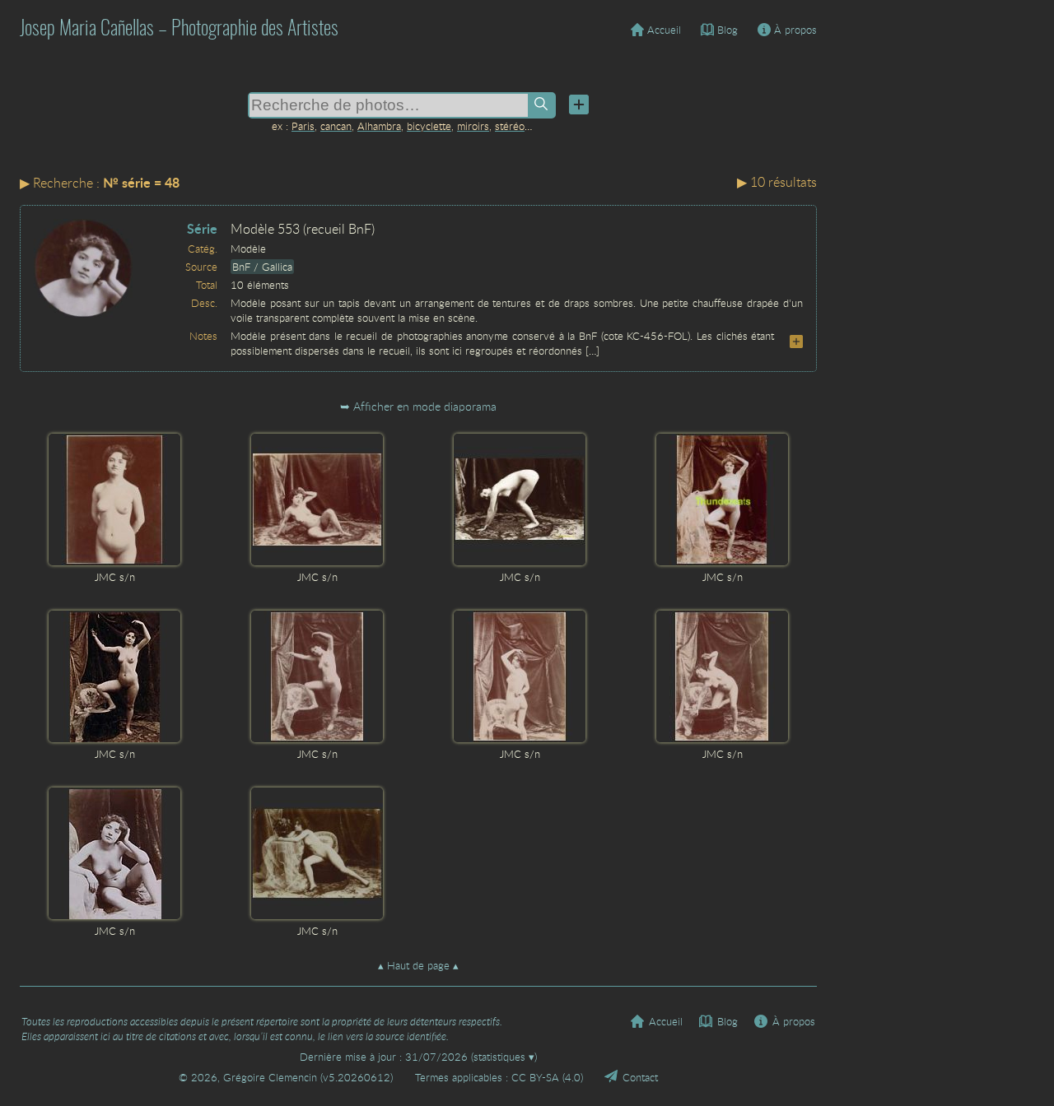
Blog (727, 29)
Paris (303, 125)
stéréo (510, 125)
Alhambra (379, 125)
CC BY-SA (535, 1077)
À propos (795, 29)
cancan (336, 125)
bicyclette (429, 125)
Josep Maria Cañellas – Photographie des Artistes (179, 30)
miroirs (473, 125)
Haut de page (418, 965)
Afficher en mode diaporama (425, 406)
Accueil (664, 29)
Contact (640, 1077)
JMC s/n (115, 576)
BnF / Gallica (262, 266)
